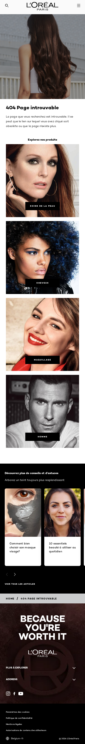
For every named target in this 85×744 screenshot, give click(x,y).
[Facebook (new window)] (14, 693)
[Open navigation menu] (78, 5)
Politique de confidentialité (19, 718)
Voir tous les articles (20, 584)
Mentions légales (14, 724)
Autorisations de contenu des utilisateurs (26, 730)
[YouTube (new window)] (20, 693)
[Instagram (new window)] (8, 693)
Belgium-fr (17, 738)
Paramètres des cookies (17, 712)
